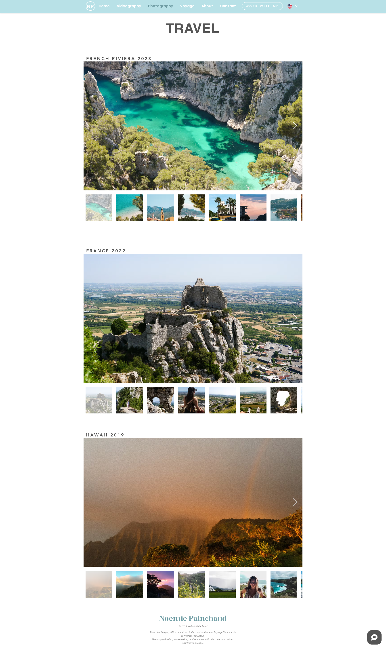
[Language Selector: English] (292, 6)
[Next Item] (294, 126)
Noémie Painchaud (193, 619)
